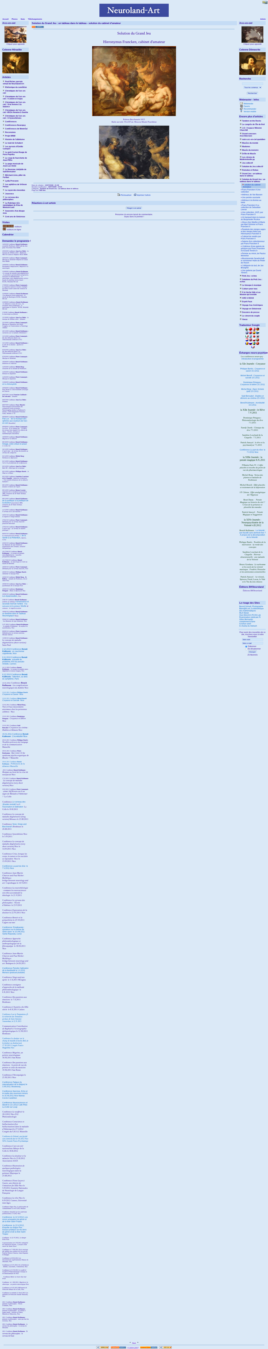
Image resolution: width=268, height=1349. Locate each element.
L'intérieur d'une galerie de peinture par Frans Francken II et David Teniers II (253, 248)
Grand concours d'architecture (248, 135)
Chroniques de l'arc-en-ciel (14, 92)
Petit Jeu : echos (249, 276)
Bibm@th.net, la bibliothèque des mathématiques (251, 609)
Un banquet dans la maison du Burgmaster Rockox (253, 218)
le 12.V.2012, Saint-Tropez (15, 1219)
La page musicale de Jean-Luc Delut (13, 165)
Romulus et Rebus (250, 170)
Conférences (11, 122)
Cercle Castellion (9, 1098)
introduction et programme (252, 359)
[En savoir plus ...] (149, 1348)
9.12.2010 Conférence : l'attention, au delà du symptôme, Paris (14, 676)
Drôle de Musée (249, 154)
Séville (23, 606)
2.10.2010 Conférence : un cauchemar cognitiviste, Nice (14, 651)
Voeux (245, 319)
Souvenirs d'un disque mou (14, 212)
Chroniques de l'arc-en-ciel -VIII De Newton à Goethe (15, 111)
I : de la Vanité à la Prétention (14, 536)
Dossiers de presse (250, 312)
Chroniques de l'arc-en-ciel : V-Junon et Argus (14, 97)
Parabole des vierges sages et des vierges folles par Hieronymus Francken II (253, 231)
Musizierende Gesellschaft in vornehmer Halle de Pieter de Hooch (253, 260)
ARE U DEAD (248, 298)
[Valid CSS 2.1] (165, 1348)
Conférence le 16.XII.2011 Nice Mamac (15, 1093)
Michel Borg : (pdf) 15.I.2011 (252, 390)
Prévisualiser (126, 195)
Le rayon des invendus (15, 190)
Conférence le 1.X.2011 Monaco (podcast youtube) (15, 970)
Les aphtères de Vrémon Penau (15, 185)
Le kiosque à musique (251, 285)
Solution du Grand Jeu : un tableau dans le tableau (252, 180)
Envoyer (252, 652)
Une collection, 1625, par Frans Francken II (252, 213)
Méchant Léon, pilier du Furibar (14, 176)
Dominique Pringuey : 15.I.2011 (252, 383)
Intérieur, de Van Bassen (252, 195)
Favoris (246, 106)
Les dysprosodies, (10, 596)
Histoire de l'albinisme (15, 139)
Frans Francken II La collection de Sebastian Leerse (251, 207)
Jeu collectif (247, 163)
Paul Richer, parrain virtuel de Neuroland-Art (13, 82)
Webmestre (248, 104)
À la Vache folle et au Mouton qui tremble (250, 293)
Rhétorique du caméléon (16, 87)
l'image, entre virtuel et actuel (14, 444)
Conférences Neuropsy (15, 125)
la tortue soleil (245, 624)
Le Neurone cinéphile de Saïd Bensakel (14, 170)
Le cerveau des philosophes (11, 198)
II (25, 604)
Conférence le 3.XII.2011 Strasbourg (14, 1084)
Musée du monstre (250, 150)
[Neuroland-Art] (134, 16)
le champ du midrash (248, 626)
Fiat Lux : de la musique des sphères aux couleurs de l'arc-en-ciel (15, 421)
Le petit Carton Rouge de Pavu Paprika (15, 153)
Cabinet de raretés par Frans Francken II (251, 237)
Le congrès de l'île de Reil (253, 124)
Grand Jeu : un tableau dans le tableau (251, 175)
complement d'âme (247, 621)
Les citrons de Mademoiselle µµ (247, 158)
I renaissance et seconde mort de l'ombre (15, 603)
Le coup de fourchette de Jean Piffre (15, 159)
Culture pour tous (249, 289)
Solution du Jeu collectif (252, 166)
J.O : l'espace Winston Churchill (251, 129)
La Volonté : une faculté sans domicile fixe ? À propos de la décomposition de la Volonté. (252, 533)
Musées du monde (250, 143)
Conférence (7, 1217)
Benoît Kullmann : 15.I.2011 (252, 404)
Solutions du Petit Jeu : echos (251, 280)
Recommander (249, 109)
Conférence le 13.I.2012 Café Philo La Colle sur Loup (14, 1105)
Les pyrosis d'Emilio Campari (13, 147)
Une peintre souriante (251, 197)
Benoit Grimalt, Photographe (251, 606)
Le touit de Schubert (14, 143)
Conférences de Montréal (16, 129)
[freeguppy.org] (119, 1348)
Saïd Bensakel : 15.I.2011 (252, 397)
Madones (246, 146)
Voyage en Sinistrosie (251, 309)
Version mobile (249, 111)
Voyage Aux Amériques (252, 305)
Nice (12, 694)
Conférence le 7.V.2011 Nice (252, 451)
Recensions (10, 132)
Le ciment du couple (251, 316)
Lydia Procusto (11, 181)
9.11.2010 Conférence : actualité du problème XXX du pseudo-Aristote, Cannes (14, 660)
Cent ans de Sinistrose (15, 217)
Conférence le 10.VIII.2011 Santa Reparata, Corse (13, 930)
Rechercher (252, 93)
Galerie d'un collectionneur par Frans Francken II (253, 242)
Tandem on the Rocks (251, 121)
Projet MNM (10, 136)
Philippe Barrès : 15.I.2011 (252, 370)
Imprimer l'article (143, 195)
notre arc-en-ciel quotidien (253, 139)
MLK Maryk (244, 613)
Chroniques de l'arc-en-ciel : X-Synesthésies (14, 117)
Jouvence (9, 194)
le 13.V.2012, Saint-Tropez (14, 1229)
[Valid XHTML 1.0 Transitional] (102, 1348)
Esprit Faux (247, 301)
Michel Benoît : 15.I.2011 (253, 376)
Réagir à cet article (134, 208)
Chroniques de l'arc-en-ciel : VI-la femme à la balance (14, 104)
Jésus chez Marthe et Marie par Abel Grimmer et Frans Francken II (253, 224)
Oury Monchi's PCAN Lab (250, 615)
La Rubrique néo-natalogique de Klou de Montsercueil (13, 205)
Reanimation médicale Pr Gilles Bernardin (250, 618)
